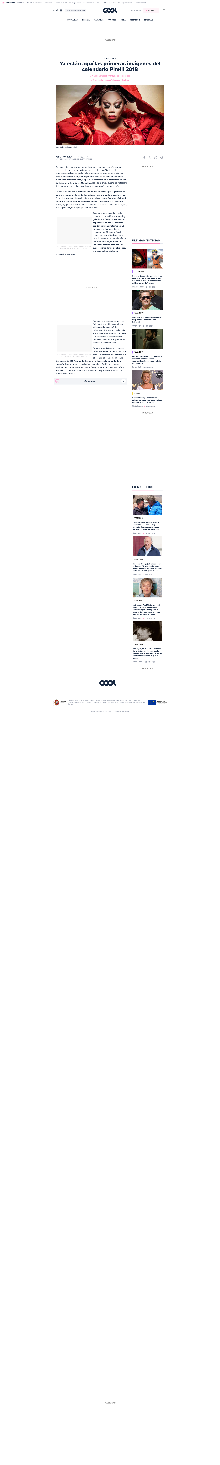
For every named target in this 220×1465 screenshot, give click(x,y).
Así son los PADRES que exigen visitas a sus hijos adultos (74, 3)
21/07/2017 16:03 (62, 159)
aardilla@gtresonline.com (84, 157)
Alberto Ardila (64, 157)
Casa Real (98, 20)
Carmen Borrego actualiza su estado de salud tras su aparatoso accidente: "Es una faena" (147, 400)
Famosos (112, 20)
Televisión (135, 20)
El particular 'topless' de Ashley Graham (110, 80)
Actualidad (72, 20)
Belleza (86, 20)
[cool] (110, 10)
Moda (123, 20)
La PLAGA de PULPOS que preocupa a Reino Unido (34, 3)
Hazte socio (152, 10)
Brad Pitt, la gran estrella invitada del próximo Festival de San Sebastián (146, 319)
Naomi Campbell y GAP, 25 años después (111, 76)
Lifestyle (148, 20)
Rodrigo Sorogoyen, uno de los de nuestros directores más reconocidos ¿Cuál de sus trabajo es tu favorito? (147, 359)
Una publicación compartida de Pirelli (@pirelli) (74, 246)
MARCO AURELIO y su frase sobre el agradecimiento (114, 3)
